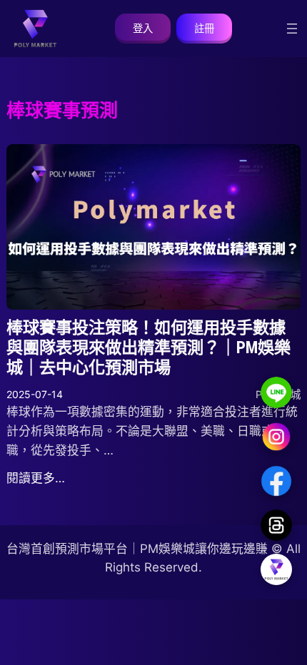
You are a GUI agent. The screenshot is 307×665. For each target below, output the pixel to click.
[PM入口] (276, 569)
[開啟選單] (292, 28)
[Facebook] (276, 481)
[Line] (276, 392)
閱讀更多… (35, 478)
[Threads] (276, 525)
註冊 (204, 28)
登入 (143, 28)
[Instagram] (276, 436)
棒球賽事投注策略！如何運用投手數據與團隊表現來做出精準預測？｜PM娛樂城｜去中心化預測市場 (148, 347)
